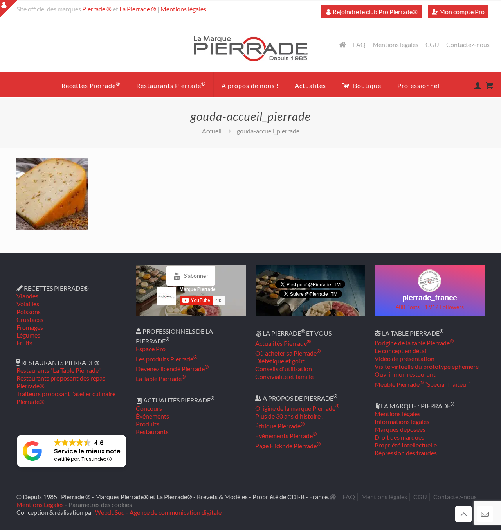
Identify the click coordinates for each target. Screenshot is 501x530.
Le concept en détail (401, 350)
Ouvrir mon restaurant (405, 374)
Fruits (24, 343)
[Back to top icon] (463, 514)
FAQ (359, 44)
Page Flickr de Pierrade (288, 445)
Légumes (28, 335)
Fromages (29, 327)
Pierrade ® (97, 9)
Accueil (212, 131)
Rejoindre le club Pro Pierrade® (375, 11)
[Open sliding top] (9, 9)
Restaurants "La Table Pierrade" (58, 370)
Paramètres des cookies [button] (100, 504)
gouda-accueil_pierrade (268, 131)
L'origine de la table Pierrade (414, 343)
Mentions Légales (40, 504)
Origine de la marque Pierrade (297, 408)
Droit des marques (399, 437)
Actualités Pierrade (283, 343)
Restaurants (152, 431)
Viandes (27, 296)
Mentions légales (183, 9)
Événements (152, 416)
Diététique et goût (280, 361)
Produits (147, 424)
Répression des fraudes (406, 452)
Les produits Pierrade (166, 359)
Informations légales (402, 421)
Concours (149, 408)
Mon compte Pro (461, 11)
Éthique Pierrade (280, 425)
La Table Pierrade (161, 378)
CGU (432, 44)
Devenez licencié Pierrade (172, 368)
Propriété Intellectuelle (406, 445)
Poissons (28, 311)
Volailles (27, 303)
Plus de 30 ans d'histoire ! (289, 416)
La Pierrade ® (137, 9)
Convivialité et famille (284, 376)
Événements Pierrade (286, 435)
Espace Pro (151, 348)
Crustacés (29, 319)
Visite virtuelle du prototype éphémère (427, 366)
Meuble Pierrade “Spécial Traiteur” (423, 384)
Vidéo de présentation (404, 358)
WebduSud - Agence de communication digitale (158, 512)
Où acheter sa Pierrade (288, 353)
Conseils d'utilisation (283, 368)
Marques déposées (400, 429)
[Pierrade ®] (251, 48)
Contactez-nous (468, 44)
